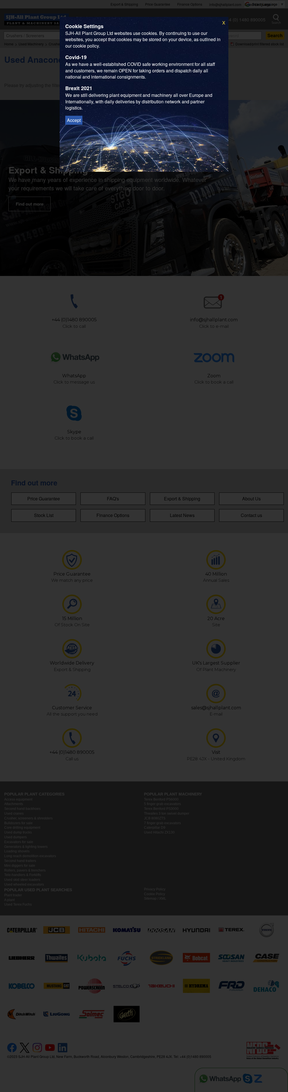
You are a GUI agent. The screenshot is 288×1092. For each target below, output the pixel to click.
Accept (74, 120)
